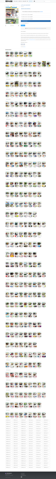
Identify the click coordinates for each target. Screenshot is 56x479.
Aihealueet (24, 1)
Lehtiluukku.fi (9, 473)
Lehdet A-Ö (20, 1)
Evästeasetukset (23, 475)
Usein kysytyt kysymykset (9, 475)
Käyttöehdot (23, 473)
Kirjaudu (30, 1)
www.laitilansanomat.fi (32, 39)
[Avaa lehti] (7, 54)
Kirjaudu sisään (38, 28)
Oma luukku (16, 1)
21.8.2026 (41, 11)
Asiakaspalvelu (7, 474)
